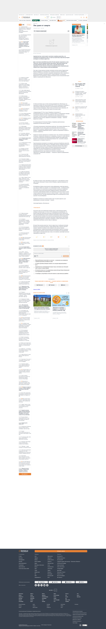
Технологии (50, 568)
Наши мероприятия (22, 563)
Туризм (49, 570)
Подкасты (50, 561)
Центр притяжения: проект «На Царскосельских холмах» (42, 308)
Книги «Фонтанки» (61, 566)
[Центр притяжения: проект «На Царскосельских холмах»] (42, 301)
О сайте (20, 556)
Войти (37, 256)
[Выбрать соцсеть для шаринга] (68, 31)
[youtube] (44, 585)
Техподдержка (21, 559)
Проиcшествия (50, 563)
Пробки (53, 17)
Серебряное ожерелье (44, 14)
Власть (36, 566)
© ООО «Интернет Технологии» (46, 624)
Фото (49, 577)
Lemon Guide (62, 14)
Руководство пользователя (77, 621)
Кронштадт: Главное (61, 572)
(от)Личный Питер (29, 14)
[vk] (41, 585)
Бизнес (36, 559)
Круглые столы (60, 573)
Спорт (49, 565)
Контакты (21, 558)
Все (20, 24)
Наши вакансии (22, 566)
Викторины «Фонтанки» (39, 565)
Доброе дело (37, 572)
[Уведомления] (84, 17)
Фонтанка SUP (22, 14)
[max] (36, 585)
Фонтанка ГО (36, 14)
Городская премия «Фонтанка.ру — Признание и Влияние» (68, 561)
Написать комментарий (41, 31)
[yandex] (47, 585)
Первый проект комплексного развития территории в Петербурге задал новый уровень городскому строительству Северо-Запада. (42, 312)
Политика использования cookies (78, 616)
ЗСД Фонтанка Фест (70, 14)
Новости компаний (39, 292)
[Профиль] (86, 17)
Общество (50, 558)
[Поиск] (81, 17)
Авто (36, 556)
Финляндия (50, 573)
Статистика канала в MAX (24, 568)
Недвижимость (38, 577)
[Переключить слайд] (87, 29)
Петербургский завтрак (79, 14)
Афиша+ (36, 558)
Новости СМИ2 (36, 289)
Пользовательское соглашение (78, 611)
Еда (35, 573)
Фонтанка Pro (60, 556)
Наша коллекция (60, 565)
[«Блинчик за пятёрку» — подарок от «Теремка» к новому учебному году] (61, 301)
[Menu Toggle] (19, 17)
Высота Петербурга (61, 575)
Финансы (49, 572)
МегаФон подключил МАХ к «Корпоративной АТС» (78, 36)
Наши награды (75, 622)
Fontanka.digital (60, 568)
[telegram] (39, 585)
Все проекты (59, 577)
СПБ (23, 24)
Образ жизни (50, 556)
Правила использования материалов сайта (80, 614)
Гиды (36, 568)
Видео (36, 563)
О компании (21, 565)
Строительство (50, 566)
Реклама (20, 561)
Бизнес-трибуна (38, 561)
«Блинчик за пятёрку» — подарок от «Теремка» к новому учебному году (59, 309)
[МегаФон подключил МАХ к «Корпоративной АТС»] (78, 29)
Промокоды (79, 121)
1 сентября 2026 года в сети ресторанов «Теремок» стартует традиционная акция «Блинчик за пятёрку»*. (59, 313)
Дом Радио (59, 570)
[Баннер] (36, 20)
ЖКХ (35, 575)
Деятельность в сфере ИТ (77, 619)
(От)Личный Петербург (61, 563)
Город (36, 570)
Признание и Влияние (54, 14)
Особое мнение (51, 559)
